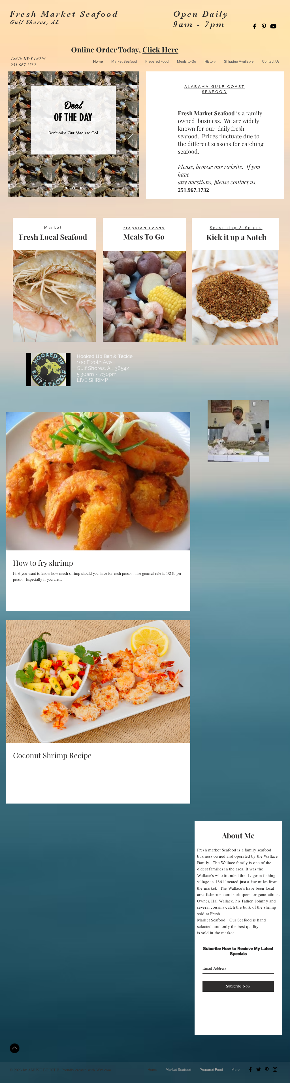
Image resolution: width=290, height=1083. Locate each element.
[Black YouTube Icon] (273, 26)
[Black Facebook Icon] (254, 26)
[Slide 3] (81, 188)
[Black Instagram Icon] (275, 1069)
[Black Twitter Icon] (258, 1069)
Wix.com (103, 1070)
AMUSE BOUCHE (43, 1070)
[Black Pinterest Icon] (264, 26)
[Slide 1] (66, 188)
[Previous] (15, 134)
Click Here (160, 49)
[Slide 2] (73, 187)
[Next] (130, 134)
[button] (178, 1069)
